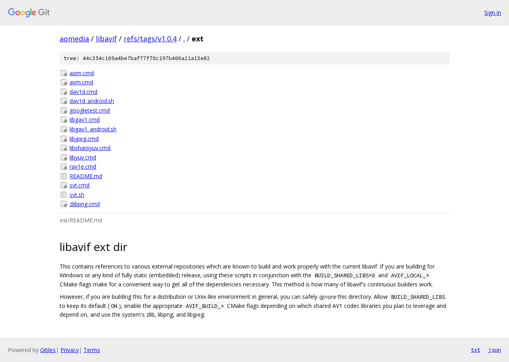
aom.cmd (82, 73)
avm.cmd (81, 82)
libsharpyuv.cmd (90, 148)
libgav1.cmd (85, 119)
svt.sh (77, 195)
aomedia (74, 38)
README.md (86, 176)
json (494, 349)
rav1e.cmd (83, 166)
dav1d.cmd (83, 91)
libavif (106, 38)
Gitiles (48, 350)
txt (475, 349)
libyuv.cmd (83, 157)
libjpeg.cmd (84, 138)
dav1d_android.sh (92, 101)
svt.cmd (79, 185)
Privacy (69, 350)
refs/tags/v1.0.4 (150, 38)
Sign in (492, 12)
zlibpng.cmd (85, 204)
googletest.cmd (90, 110)
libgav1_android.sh (93, 129)
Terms (92, 350)
